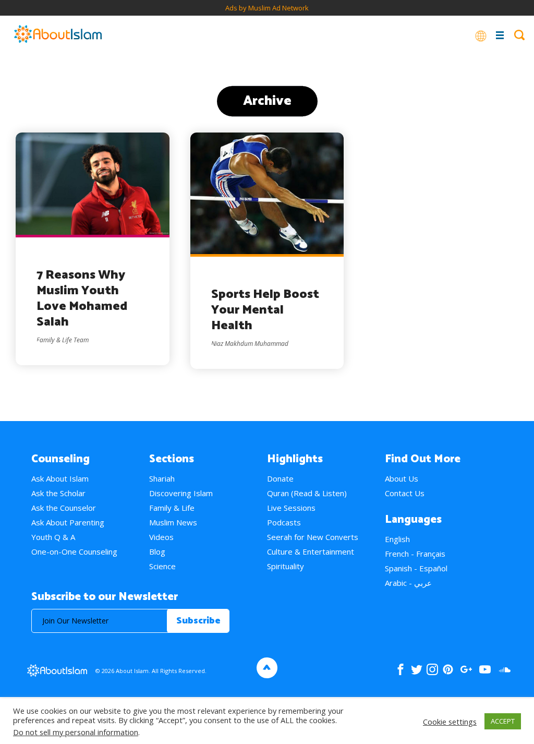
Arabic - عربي (408, 583)
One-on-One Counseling (74, 551)
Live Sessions (291, 507)
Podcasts (284, 522)
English (397, 539)
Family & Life (172, 507)
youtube (485, 669)
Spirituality (285, 566)
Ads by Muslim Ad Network (267, 8)
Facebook (400, 669)
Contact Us (404, 493)
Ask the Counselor (63, 507)
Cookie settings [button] (450, 721)
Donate (280, 478)
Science (162, 566)
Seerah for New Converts (312, 537)
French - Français (415, 553)
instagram (432, 669)
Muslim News (173, 522)
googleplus (466, 669)
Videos (161, 537)
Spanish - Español (416, 568)
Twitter (416, 669)
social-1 (504, 669)
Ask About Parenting (67, 522)
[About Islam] (57, 35)
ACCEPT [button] (503, 721)
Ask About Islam (60, 478)
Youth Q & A (53, 537)
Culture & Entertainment (310, 551)
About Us (401, 478)
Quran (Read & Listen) (307, 493)
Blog (157, 551)
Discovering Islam (181, 493)
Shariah (162, 478)
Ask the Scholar (58, 493)
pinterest (448, 669)
